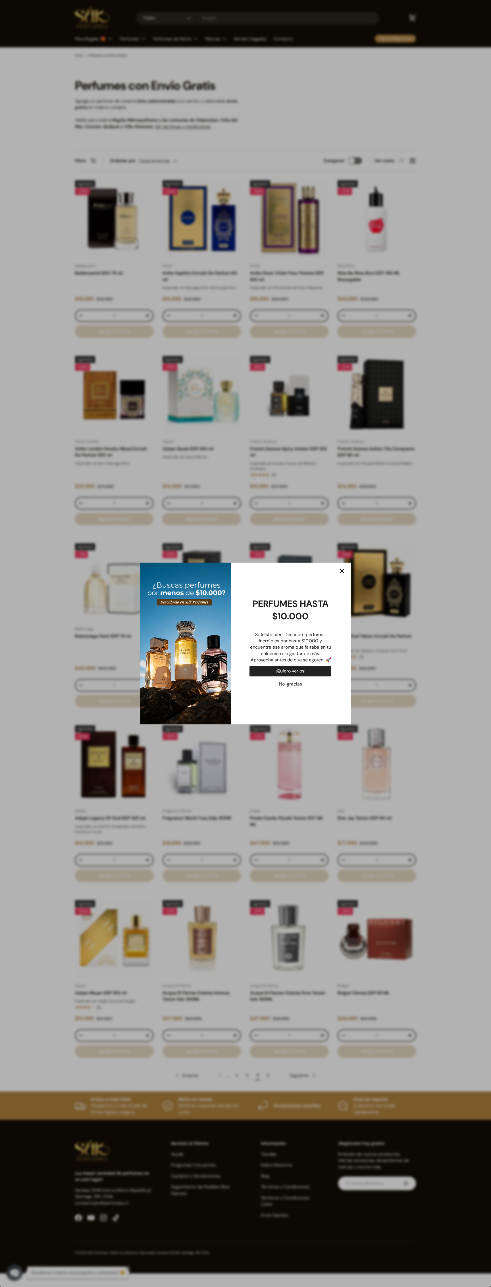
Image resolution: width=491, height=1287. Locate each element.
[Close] (342, 571)
